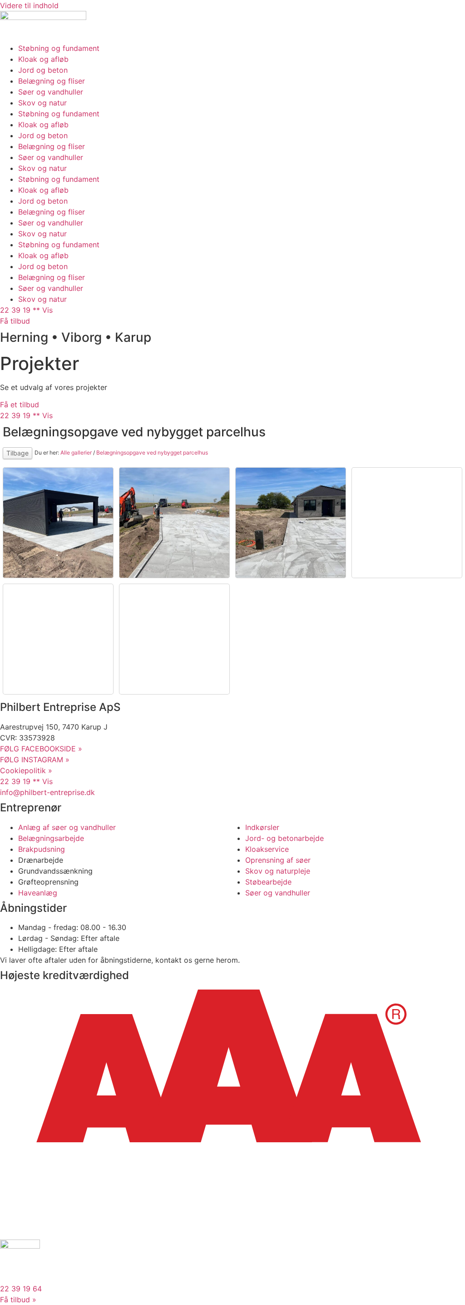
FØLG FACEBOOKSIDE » (41, 748)
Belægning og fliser (51, 80)
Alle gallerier (76, 452)
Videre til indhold (29, 5)
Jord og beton (43, 70)
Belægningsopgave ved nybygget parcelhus (152, 452)
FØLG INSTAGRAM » (34, 759)
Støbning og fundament (58, 48)
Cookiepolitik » (26, 770)
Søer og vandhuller (50, 91)
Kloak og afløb (43, 59)
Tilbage (17, 453)
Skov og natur (42, 102)
